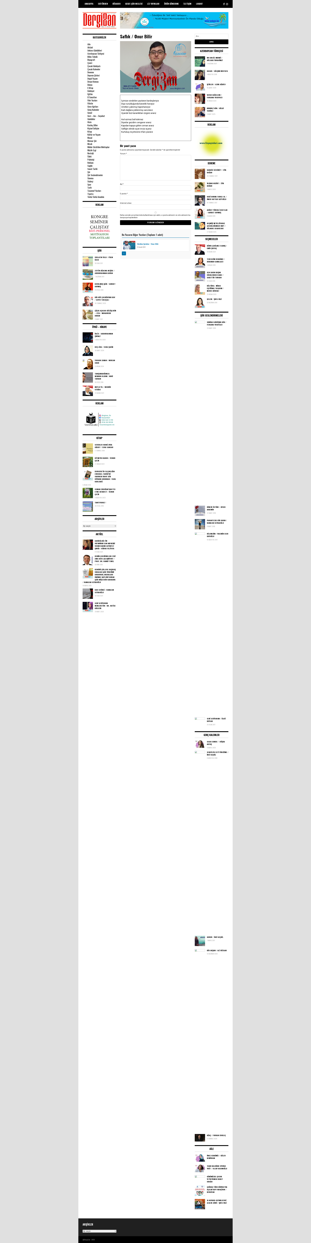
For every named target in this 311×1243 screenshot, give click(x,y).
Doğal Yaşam (92, 78)
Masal (89, 137)
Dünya (89, 84)
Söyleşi (90, 181)
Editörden (103, 3)
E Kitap (90, 87)
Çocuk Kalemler (93, 69)
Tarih (89, 187)
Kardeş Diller (92, 125)
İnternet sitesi (126, 203)
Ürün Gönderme (171, 3)
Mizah (89, 143)
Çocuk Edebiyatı (93, 66)
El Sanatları (92, 97)
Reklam (90, 162)
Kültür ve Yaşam (93, 134)
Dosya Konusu (93, 81)
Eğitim (90, 94)
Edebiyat (90, 91)
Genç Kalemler (93, 109)
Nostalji (90, 153)
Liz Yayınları (153, 3)
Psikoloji (90, 159)
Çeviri (89, 63)
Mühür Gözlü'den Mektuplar (98, 147)
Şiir (88, 172)
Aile (89, 44)
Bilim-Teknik (92, 56)
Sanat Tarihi (92, 168)
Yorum (123, 154)
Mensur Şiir (92, 140)
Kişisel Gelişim (93, 128)
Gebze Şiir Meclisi (134, 3)
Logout (199, 3)
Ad (122, 184)
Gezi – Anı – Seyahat (96, 115)
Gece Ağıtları (92, 106)
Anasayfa (89, 3)
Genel (89, 112)
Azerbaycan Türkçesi (95, 53)
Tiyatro (90, 193)
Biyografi (91, 59)
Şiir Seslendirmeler (95, 175)
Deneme (90, 72)
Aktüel (90, 47)
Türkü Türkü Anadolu (95, 196)
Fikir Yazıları (92, 100)
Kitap (89, 131)
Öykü (89, 156)
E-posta (124, 194)
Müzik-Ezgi (91, 150)
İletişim (187, 3)
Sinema (90, 178)
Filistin (90, 103)
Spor (89, 184)
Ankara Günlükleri (94, 50)
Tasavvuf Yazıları (94, 190)
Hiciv (89, 122)
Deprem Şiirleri (93, 75)
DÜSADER (116, 3)
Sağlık (89, 165)
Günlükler (91, 119)
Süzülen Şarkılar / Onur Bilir (148, 244)
